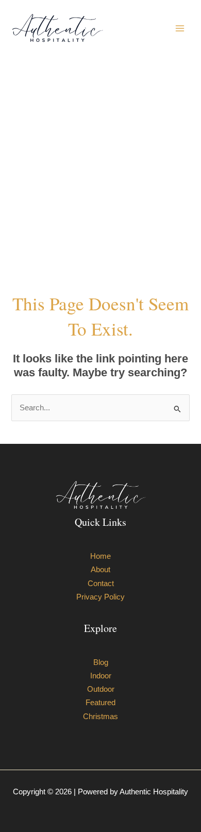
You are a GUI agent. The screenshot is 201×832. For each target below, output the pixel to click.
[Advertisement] (100, 173)
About (100, 569)
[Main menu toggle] (180, 28)
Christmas (100, 716)
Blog (100, 662)
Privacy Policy (100, 597)
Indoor (100, 676)
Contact (101, 583)
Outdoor (100, 689)
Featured (100, 702)
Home (100, 556)
